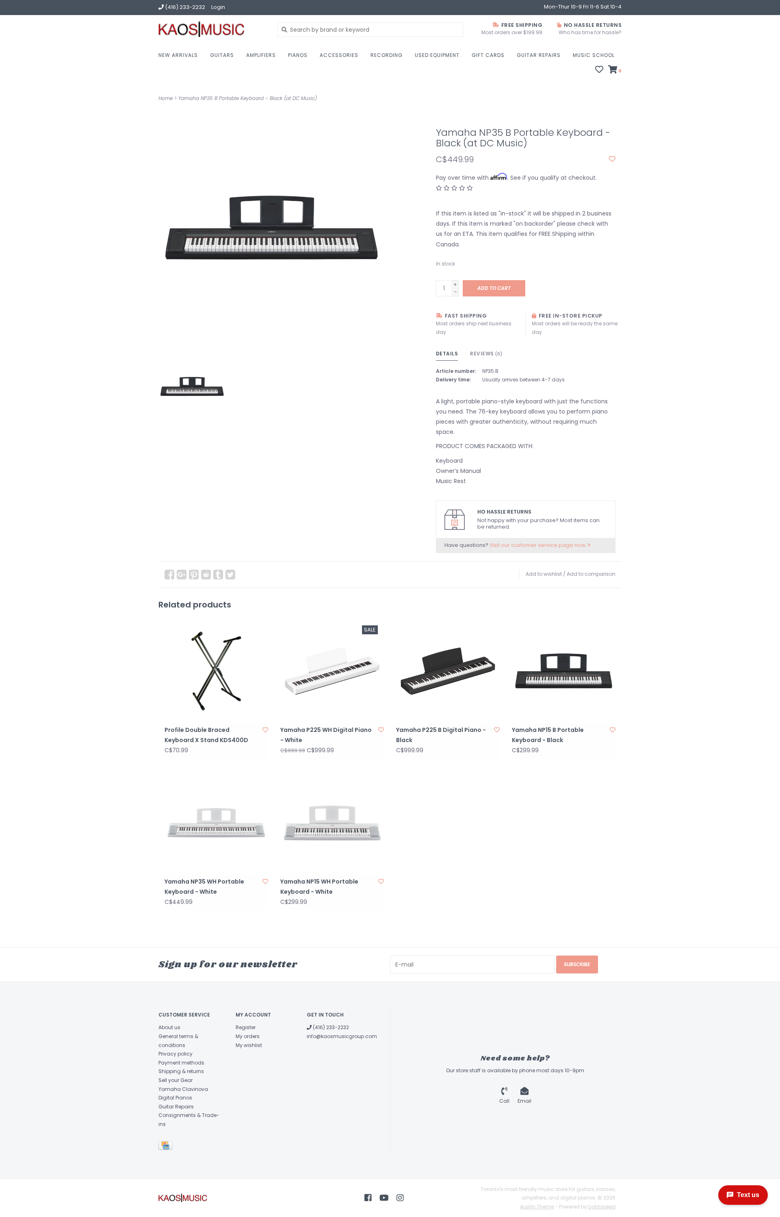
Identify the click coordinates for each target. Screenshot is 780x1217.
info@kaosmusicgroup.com (342, 1036)
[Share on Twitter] (230, 574)
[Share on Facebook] (169, 574)
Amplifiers (261, 55)
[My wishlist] (599, 70)
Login (218, 7)
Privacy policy (175, 1053)
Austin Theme (537, 1206)
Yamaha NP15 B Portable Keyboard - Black (548, 735)
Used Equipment (437, 55)
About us (169, 1027)
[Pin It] (194, 574)
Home (165, 98)
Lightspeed (601, 1206)
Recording (386, 55)
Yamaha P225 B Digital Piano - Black (441, 735)
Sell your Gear (175, 1080)
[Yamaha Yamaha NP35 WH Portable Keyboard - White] (216, 823)
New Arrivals (178, 55)
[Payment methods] (166, 1146)
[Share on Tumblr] (218, 574)
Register (246, 1027)
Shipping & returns (181, 1071)
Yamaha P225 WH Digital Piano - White (326, 735)
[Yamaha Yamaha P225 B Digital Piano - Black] (448, 671)
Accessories (339, 55)
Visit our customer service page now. (539, 545)
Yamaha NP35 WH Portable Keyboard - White (204, 886)
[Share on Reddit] (206, 574)
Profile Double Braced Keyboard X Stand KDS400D (206, 735)
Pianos (298, 55)
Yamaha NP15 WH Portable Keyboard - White (319, 886)
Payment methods (181, 1062)
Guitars (222, 55)
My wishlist (249, 1045)
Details (447, 353)
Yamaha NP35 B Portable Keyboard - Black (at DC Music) (247, 98)
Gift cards (488, 55)
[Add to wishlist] (612, 159)
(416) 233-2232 (330, 1027)
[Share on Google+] (181, 574)
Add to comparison (591, 573)
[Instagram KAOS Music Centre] (400, 1198)
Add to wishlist (544, 573)
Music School (594, 55)
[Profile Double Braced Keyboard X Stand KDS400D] (216, 671)
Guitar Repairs (539, 55)
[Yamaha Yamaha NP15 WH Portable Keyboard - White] (332, 823)
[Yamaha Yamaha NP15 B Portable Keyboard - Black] (563, 671)
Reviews (486, 353)
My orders (248, 1036)
